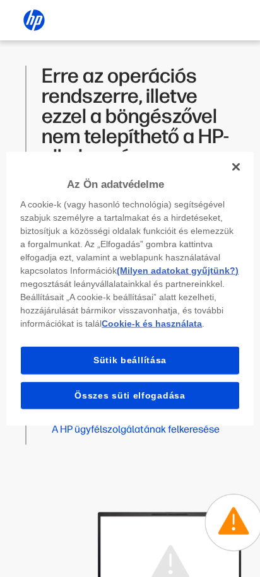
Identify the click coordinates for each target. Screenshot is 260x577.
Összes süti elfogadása (129, 395)
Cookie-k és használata (152, 323)
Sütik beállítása (130, 360)
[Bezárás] (236, 166)
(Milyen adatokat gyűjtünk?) (178, 270)
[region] (129, 288)
